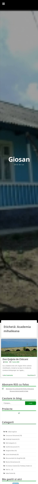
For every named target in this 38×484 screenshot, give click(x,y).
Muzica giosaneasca (12, 462)
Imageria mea (10, 450)
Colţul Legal (11, 432)
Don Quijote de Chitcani (15, 359)
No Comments (8, 375)
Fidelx (6, 362)
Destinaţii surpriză (11, 439)
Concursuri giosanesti (12, 435)
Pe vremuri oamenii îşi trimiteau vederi (18, 466)
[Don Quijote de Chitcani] (19, 348)
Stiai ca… (8, 469)
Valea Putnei (9, 473)
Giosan (19, 159)
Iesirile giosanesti (11, 447)
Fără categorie (10, 443)
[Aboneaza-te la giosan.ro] (19, 390)
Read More (31, 375)
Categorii (8, 422)
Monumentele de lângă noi (14, 458)
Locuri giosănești (11, 454)
